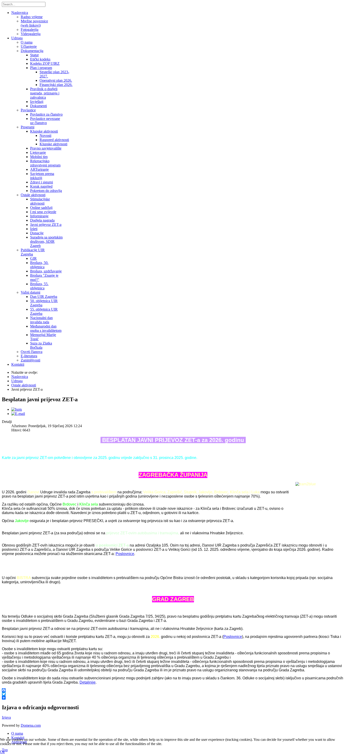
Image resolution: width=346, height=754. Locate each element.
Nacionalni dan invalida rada (41, 320)
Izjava (6, 717)
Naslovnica (19, 13)
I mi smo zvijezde (43, 212)
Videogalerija (30, 34)
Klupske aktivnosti (44, 131)
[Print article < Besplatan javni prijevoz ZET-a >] (16, 409)
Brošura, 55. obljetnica (39, 286)
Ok (2, 752)
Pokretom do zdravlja (46, 191)
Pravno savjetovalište (45, 148)
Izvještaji (36, 102)
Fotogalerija (29, 30)
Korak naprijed (41, 186)
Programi (27, 127)
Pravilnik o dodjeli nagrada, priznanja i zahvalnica (44, 93)
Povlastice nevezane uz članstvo (45, 121)
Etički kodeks (40, 59)
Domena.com (31, 725)
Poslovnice (125, 554)
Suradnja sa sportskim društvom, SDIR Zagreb (46, 241)
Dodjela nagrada (42, 220)
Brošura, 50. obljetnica (39, 265)
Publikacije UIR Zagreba (33, 252)
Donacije (37, 233)
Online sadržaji (41, 208)
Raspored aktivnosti (54, 140)
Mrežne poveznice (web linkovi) (34, 23)
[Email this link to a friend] (18, 414)
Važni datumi (30, 292)
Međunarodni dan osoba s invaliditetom (45, 328)
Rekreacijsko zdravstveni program (45, 163)
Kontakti (17, 364)
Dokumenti (38, 106)
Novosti (45, 136)
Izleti (33, 229)
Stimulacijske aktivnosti (40, 201)
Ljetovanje (38, 152)
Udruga (17, 38)
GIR (33, 258)
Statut (34, 55)
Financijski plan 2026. (56, 85)
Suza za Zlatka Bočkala (41, 345)
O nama (26, 42)
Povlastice (28, 110)
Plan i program (41, 68)
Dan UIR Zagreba (43, 297)
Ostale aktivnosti (33, 195)
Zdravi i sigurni (41, 182)
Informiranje (39, 216)
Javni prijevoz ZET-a (45, 225)
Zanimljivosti (30, 360)
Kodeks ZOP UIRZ (45, 63)
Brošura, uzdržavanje (46, 271)
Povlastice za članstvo (46, 114)
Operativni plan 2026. (56, 80)
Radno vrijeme (32, 17)
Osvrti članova (31, 352)
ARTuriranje (39, 169)
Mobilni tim (39, 157)
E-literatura (29, 356)
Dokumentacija (32, 51)
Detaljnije (88, 682)
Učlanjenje (29, 47)
